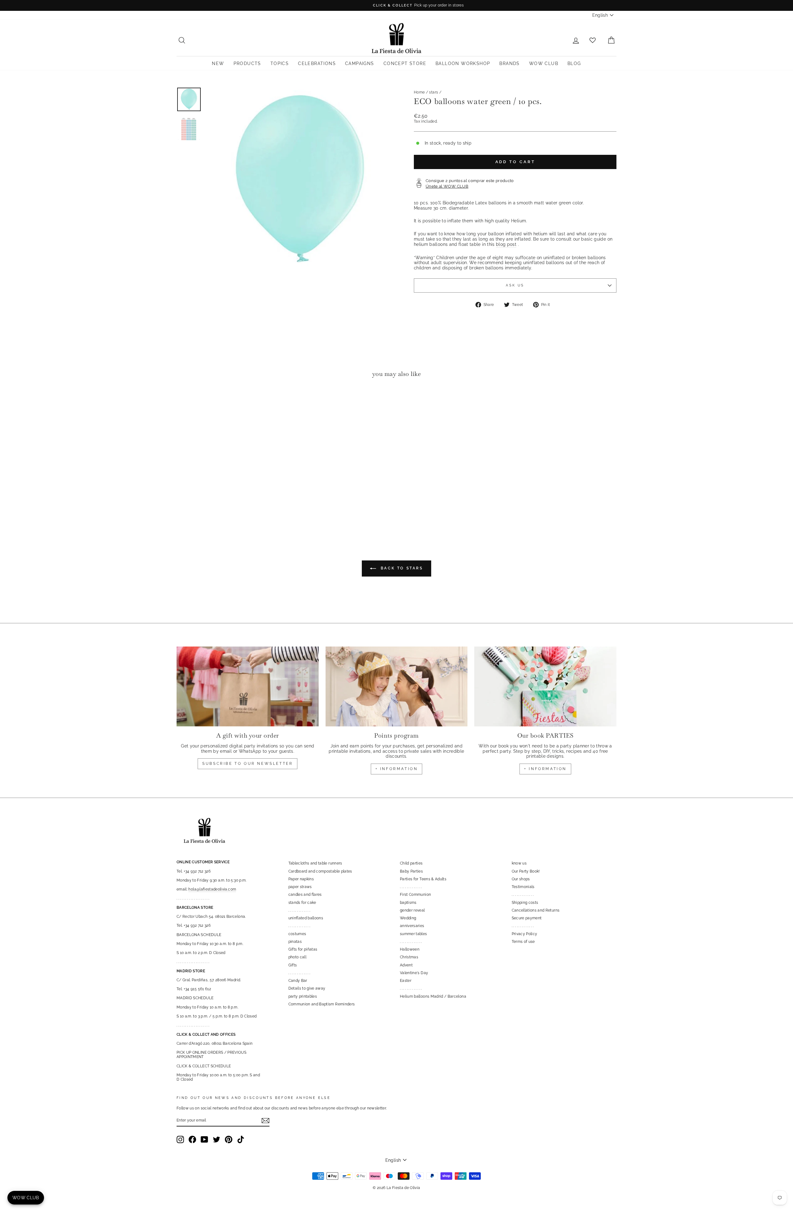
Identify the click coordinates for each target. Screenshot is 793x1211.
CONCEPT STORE (404, 63)
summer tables (413, 934)
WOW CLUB (543, 63)
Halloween (409, 949)
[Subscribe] (265, 1120)
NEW (218, 63)
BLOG (574, 63)
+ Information (545, 769)
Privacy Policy (524, 934)
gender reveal (412, 910)
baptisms (408, 902)
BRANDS (509, 63)
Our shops (521, 879)
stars (433, 92)
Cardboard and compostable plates (320, 871)
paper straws (300, 887)
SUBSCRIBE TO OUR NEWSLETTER (247, 763)
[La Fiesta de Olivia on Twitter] (216, 1139)
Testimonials (523, 887)
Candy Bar (297, 980)
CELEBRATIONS (317, 63)
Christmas (409, 957)
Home (419, 92)
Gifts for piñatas (303, 949)
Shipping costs (525, 902)
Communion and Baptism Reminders (321, 1004)
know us (519, 863)
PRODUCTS (247, 63)
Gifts (292, 965)
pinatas (295, 941)
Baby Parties (411, 871)
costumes (297, 934)
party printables (302, 996)
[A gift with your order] (248, 686)
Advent (406, 965)
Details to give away (307, 988)
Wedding (408, 918)
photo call (297, 957)
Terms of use (523, 941)
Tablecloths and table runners (315, 863)
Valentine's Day (414, 973)
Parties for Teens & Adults (423, 879)
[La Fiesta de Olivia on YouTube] (204, 1139)
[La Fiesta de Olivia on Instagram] (180, 1139)
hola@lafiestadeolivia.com (212, 889)
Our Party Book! (526, 871)
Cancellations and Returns (536, 910)
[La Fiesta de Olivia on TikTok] (240, 1139)
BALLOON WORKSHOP (463, 63)
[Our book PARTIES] (545, 686)
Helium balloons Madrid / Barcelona (433, 996)
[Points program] (397, 686)
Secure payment (527, 918)
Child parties (411, 863)
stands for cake (302, 902)
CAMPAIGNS (359, 63)
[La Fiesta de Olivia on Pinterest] (228, 1139)
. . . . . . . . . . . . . (299, 910)
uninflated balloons (305, 918)
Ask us (515, 285)
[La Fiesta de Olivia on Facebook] (192, 1139)
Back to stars (401, 568)
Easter (405, 980)
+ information (396, 769)
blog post (506, 244)
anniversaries (412, 926)
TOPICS (279, 63)
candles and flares (305, 894)
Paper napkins (301, 879)
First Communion (415, 894)
